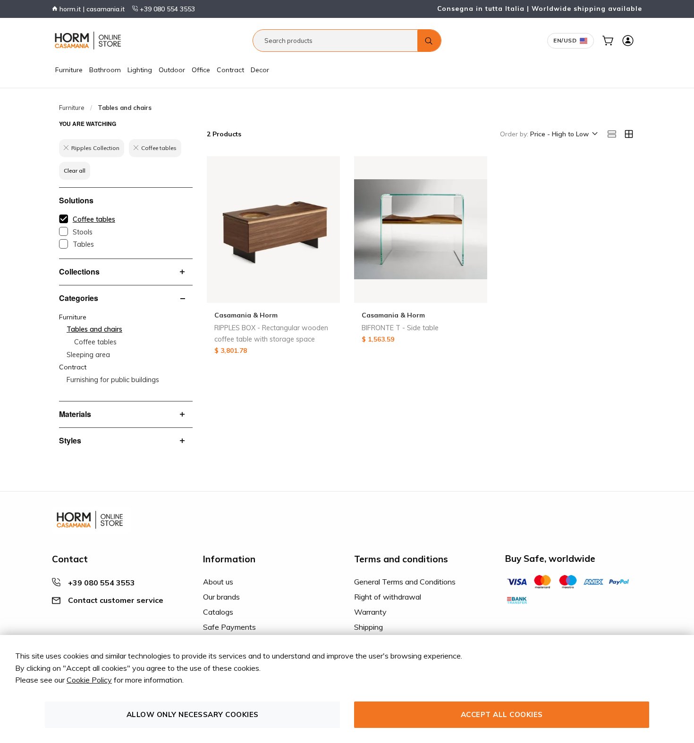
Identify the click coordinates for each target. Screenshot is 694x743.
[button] (563, 134)
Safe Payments (229, 627)
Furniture (69, 70)
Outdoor (172, 70)
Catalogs (218, 612)
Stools (83, 232)
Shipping (368, 627)
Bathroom (105, 70)
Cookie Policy (89, 680)
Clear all (74, 170)
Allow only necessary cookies (193, 714)
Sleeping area (88, 355)
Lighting (139, 70)
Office (201, 70)
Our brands (221, 597)
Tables (83, 244)
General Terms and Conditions (405, 581)
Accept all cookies (502, 714)
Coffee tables (94, 219)
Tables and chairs (94, 329)
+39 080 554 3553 (166, 9)
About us (218, 581)
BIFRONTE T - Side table (400, 328)
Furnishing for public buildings (113, 380)
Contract (230, 70)
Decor (260, 70)
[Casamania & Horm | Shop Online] (89, 40)
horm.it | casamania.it (91, 9)
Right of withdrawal (387, 597)
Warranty (370, 612)
